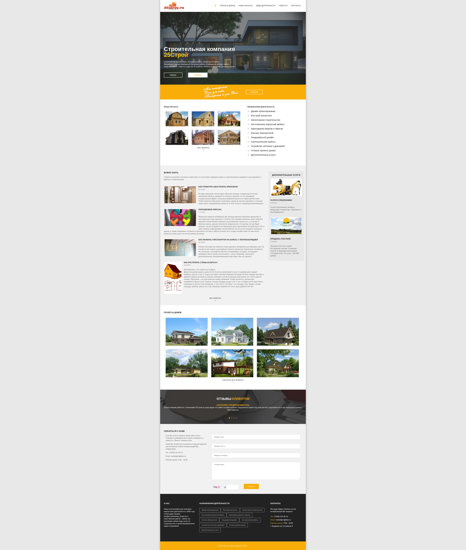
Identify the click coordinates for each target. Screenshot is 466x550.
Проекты (197, 75)
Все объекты (203, 148)
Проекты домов (227, 5)
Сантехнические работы (263, 141)
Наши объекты (246, 5)
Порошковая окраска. (210, 209)
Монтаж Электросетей (262, 132)
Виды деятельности (265, 5)
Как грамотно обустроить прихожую (218, 186)
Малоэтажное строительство (265, 119)
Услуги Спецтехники (281, 200)
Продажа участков (280, 239)
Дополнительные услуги (263, 154)
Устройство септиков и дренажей (268, 145)
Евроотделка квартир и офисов (267, 128)
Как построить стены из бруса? (201, 262)
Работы (173, 75)
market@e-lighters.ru (283, 520)
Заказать (254, 92)
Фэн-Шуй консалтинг (261, 115)
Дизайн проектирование (263, 111)
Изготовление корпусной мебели (267, 124)
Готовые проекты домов (263, 150)
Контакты (295, 5)
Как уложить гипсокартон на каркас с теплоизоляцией (228, 239)
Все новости (215, 298)
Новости (283, 5)
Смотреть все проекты (233, 380)
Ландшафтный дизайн (262, 137)
